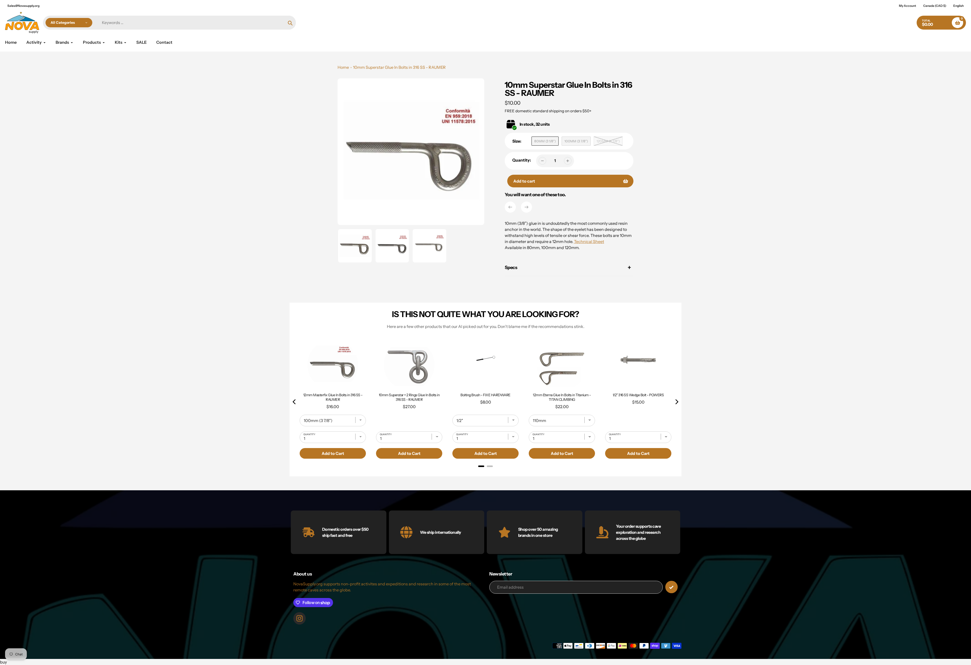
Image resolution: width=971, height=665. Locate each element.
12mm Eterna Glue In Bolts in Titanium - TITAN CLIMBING (562, 397)
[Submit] (671, 587)
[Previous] (510, 207)
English (958, 6)
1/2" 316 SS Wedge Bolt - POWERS (638, 395)
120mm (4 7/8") (608, 141)
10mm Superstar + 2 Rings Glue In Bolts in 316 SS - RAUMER (409, 397)
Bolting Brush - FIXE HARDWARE (485, 395)
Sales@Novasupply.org (23, 6)
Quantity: (521, 160)
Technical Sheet (589, 241)
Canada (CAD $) (934, 6)
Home (343, 67)
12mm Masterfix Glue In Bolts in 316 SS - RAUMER (333, 397)
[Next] (526, 207)
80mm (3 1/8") (545, 141)
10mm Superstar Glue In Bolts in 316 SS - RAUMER (399, 67)
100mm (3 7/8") (576, 141)
